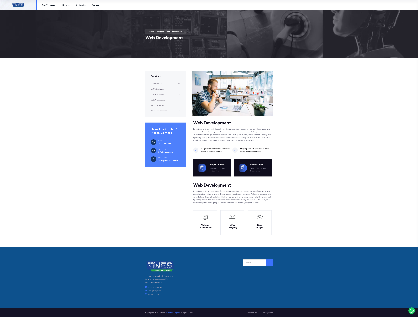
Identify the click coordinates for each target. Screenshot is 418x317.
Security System (157, 105)
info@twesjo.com (165, 152)
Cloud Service (157, 83)
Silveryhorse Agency (173, 313)
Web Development (159, 111)
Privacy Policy (268, 313)
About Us (66, 5)
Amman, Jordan (153, 294)
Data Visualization (158, 100)
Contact (95, 5)
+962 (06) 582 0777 (155, 287)
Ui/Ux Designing (157, 89)
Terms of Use (252, 313)
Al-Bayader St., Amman (168, 160)
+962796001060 (165, 143)
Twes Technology (49, 5)
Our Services (80, 5)
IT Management (157, 94)
